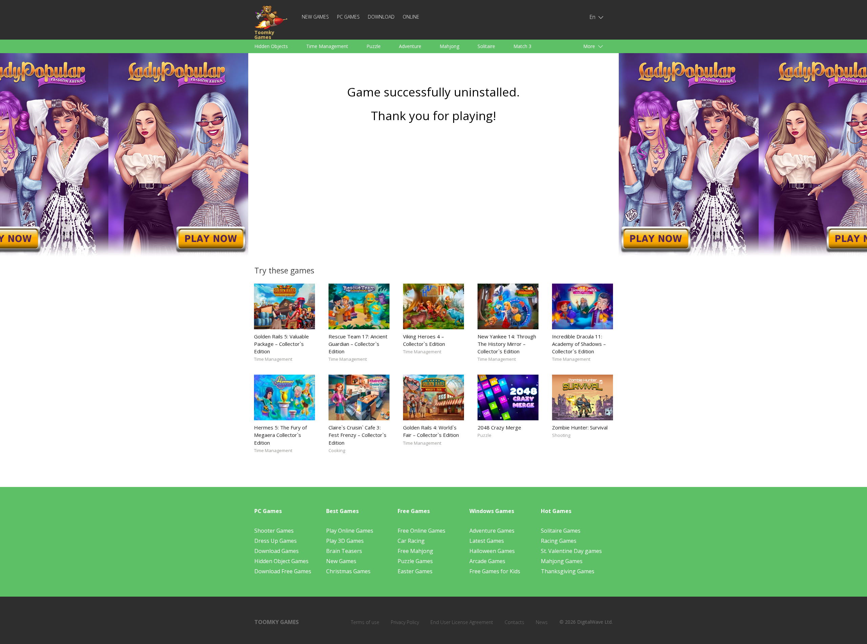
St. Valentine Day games (571, 551)
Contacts (514, 622)
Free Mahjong (415, 551)
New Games (315, 17)
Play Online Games (349, 530)
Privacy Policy (405, 622)
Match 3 (522, 46)
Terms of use (365, 622)
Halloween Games (492, 551)
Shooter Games (274, 530)
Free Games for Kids (494, 571)
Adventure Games (491, 530)
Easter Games (415, 571)
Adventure (410, 46)
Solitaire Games (560, 530)
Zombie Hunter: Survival (580, 427)
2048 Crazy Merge (499, 427)
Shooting (561, 435)
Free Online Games (421, 530)
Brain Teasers (344, 551)
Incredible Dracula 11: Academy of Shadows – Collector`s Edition (579, 344)
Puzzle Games (415, 561)
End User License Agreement (461, 622)
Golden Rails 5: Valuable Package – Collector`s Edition (281, 344)
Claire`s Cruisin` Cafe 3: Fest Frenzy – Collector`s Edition (357, 435)
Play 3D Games (345, 541)
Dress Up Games (275, 541)
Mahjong (449, 46)
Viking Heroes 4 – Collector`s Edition (424, 340)
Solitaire (486, 46)
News (542, 622)
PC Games (348, 17)
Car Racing (411, 541)
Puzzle (373, 46)
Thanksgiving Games (567, 571)
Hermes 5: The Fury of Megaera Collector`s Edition (280, 435)
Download (381, 17)
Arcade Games (487, 561)
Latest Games (486, 541)
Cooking (337, 450)
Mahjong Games (562, 561)
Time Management (327, 46)
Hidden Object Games (281, 561)
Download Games (276, 551)
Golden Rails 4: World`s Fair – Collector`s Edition (431, 431)
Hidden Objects (271, 46)
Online (411, 17)
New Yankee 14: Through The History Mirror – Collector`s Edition (507, 344)
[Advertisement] (433, 192)
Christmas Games (348, 571)
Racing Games (558, 541)
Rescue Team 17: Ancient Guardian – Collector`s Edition (358, 344)
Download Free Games (282, 571)
